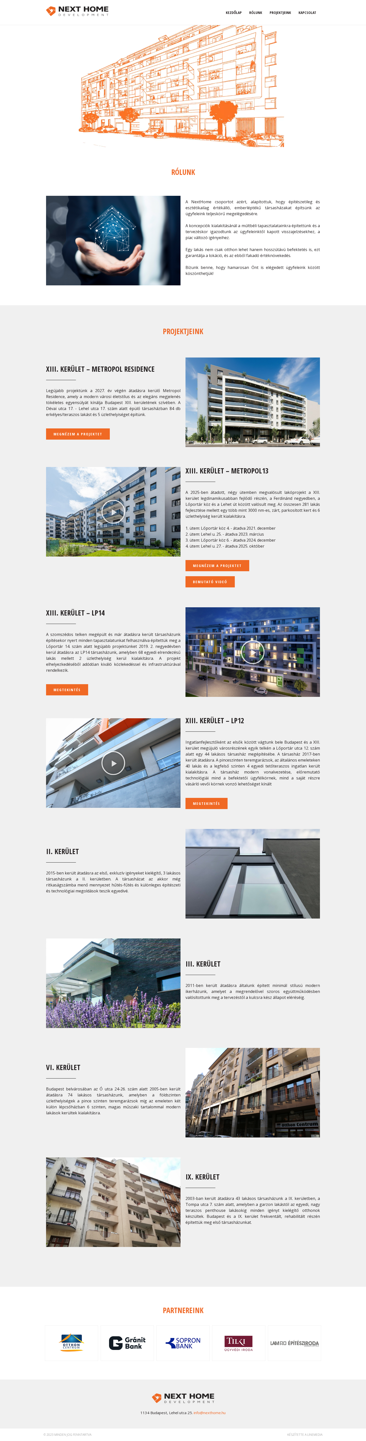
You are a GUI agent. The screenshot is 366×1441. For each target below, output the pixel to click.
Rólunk (255, 12)
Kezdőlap (234, 12)
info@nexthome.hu (210, 1412)
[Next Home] (77, 10)
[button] (78, 434)
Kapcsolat (307, 12)
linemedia (314, 1435)
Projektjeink (280, 12)
